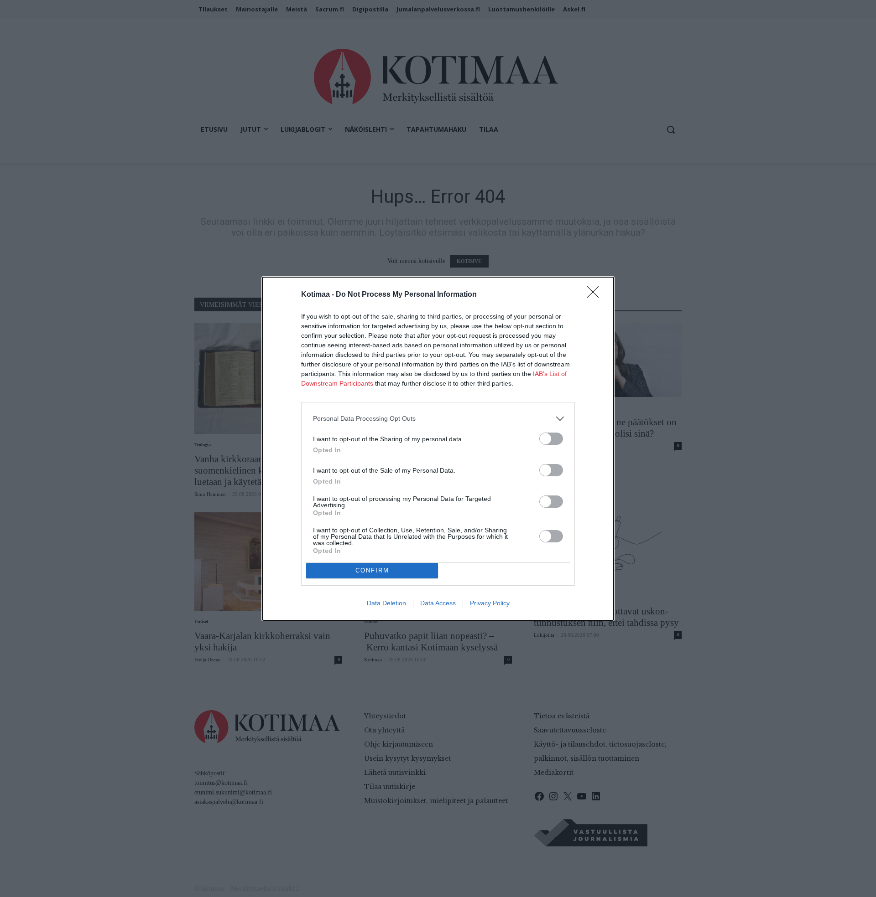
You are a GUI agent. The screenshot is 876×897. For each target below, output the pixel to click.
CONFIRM (372, 570)
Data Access (438, 603)
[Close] (596, 295)
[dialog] (438, 448)
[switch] (551, 439)
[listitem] (438, 418)
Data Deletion (386, 603)
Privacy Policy (490, 603)
